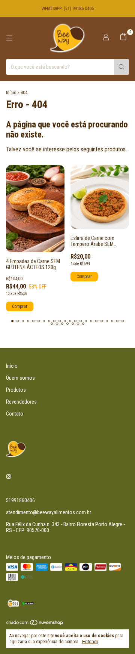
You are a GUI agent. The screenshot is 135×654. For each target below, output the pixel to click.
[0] (123, 38)
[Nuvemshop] (35, 624)
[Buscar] (121, 67)
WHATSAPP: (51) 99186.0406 (68, 8)
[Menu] (9, 38)
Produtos (16, 390)
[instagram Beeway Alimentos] (8, 476)
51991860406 (20, 500)
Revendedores (21, 402)
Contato (14, 414)
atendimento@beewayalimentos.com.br (48, 512)
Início (11, 92)
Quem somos (20, 378)
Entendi (90, 641)
